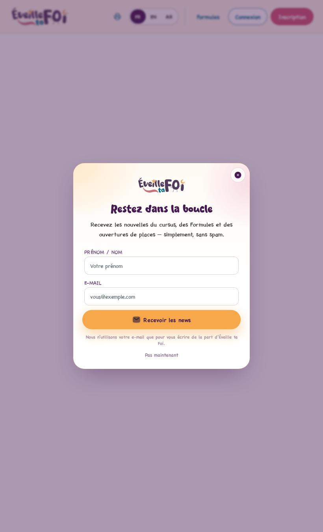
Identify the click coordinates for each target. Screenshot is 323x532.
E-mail (93, 282)
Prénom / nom (103, 252)
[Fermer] (238, 175)
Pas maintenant (161, 355)
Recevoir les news (167, 319)
